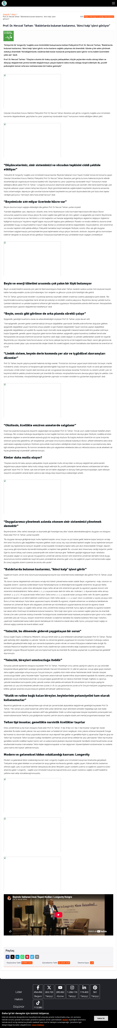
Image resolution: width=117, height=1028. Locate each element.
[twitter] (13, 957)
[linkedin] (17, 957)
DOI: (97, 17)
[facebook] (8, 957)
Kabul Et (101, 1018)
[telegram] (32, 957)
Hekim (13, 14)
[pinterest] (27, 957)
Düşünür (18, 1006)
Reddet (65, 1020)
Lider (19, 992)
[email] (37, 957)
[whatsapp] (22, 957)
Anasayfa (6, 14)
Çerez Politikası (38, 1025)
